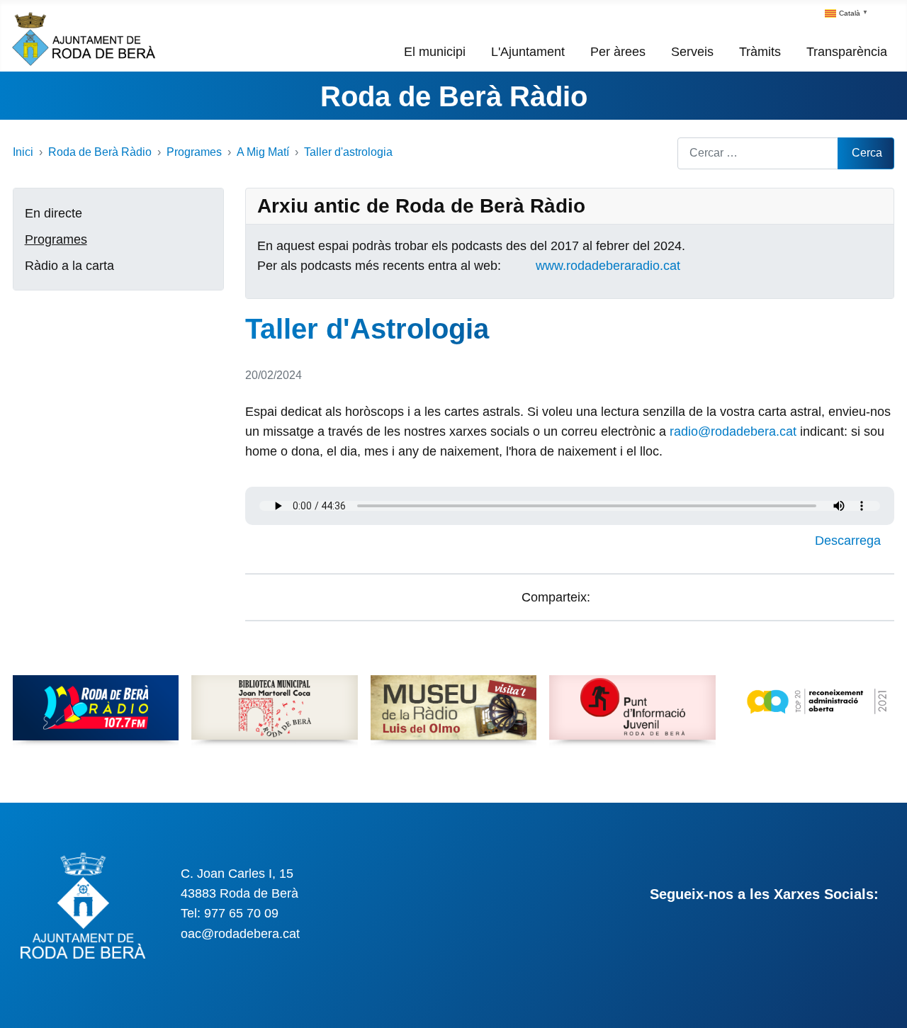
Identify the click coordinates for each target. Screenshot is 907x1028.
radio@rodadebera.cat (733, 431)
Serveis (692, 52)
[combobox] (758, 153)
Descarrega (849, 540)
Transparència (846, 52)
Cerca (867, 153)
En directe (53, 213)
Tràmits (760, 52)
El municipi (435, 52)
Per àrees (618, 52)
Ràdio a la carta (69, 266)
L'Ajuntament (528, 52)
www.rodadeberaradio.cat (608, 266)
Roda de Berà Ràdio (453, 96)
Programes (56, 239)
